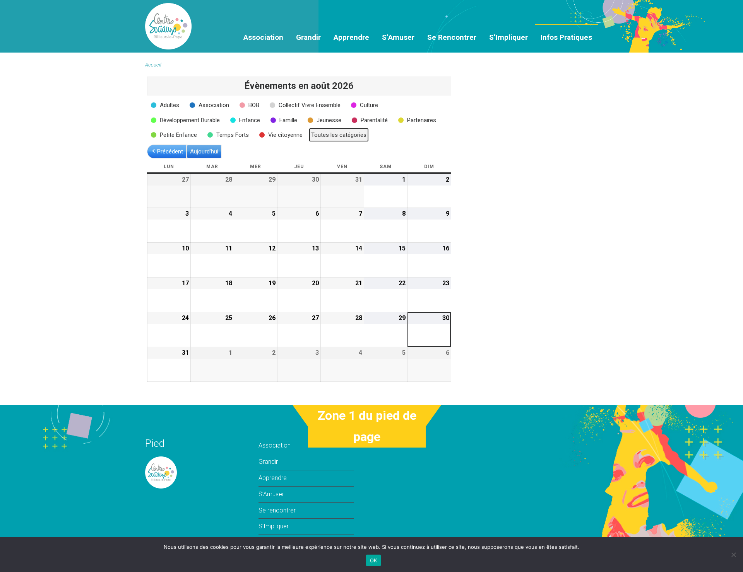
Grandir (308, 37)
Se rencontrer (451, 37)
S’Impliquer (508, 37)
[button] (165, 105)
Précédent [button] (170, 151)
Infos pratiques (566, 37)
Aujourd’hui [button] (204, 151)
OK (373, 560)
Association (263, 37)
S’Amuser (398, 37)
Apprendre (351, 37)
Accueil (153, 65)
